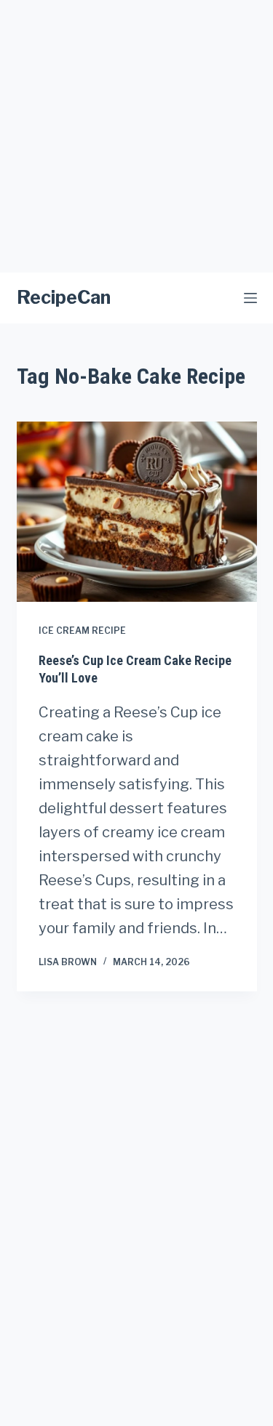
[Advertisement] (136, 136)
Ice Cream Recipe (82, 630)
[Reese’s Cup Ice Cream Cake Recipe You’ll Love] (137, 512)
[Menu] (250, 298)
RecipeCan (64, 297)
